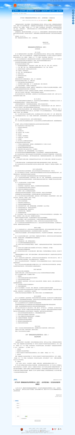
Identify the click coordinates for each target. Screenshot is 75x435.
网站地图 (45, 428)
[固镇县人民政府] (22, 5)
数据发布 (60, 10)
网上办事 (45, 10)
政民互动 (38, 10)
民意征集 (25, 13)
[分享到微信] (48, 20)
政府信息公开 (31, 10)
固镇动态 (23, 10)
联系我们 (41, 428)
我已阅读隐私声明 (24, 418)
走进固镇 (53, 10)
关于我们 (37, 428)
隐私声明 (34, 428)
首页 (19, 13)
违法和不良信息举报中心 (25, 432)
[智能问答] (73, 13)
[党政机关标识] (21, 429)
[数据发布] (73, 11)
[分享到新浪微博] (50, 20)
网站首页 (16, 10)
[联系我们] (73, 21)
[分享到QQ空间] (51, 20)
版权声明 (30, 428)
